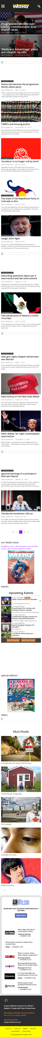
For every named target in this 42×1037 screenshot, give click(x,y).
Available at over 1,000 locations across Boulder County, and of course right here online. (19, 547)
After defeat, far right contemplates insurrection (20, 435)
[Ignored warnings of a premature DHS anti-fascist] (21, 460)
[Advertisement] (21, 659)
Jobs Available (16, 1031)
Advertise (33, 1028)
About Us (8, 1028)
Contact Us (17, 1028)
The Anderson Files (7, 81)
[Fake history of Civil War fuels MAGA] (21, 383)
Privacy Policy (26, 1031)
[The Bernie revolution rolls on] (21, 500)
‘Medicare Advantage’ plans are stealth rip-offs (19, 50)
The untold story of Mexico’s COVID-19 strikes (20, 317)
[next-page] (5, 890)
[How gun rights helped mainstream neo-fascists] (21, 343)
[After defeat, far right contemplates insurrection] (21, 421)
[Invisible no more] (21, 840)
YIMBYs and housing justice (15, 124)
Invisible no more (8, 855)
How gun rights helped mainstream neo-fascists (20, 358)
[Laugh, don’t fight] (21, 225)
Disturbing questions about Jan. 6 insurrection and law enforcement (19, 277)
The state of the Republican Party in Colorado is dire (20, 200)
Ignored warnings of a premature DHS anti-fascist (18, 475)
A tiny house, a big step (11, 793)
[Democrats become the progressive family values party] (21, 71)
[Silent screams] (21, 871)
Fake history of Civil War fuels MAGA (20, 396)
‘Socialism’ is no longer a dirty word (20, 161)
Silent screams (7, 885)
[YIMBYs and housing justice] (21, 111)
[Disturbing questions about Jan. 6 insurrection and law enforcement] (21, 263)
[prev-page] (2, 890)
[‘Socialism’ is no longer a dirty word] (21, 148)
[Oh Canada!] (21, 810)
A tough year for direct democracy (16, 763)
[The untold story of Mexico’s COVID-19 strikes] (21, 302)
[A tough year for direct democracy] (21, 748)
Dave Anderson (7, 32)
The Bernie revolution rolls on (17, 513)
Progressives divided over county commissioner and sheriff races (18, 26)
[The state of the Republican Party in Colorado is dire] (21, 185)
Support (25, 1028)
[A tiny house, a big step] (21, 779)
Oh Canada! (6, 824)
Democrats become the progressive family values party (20, 85)
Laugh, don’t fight (10, 238)
